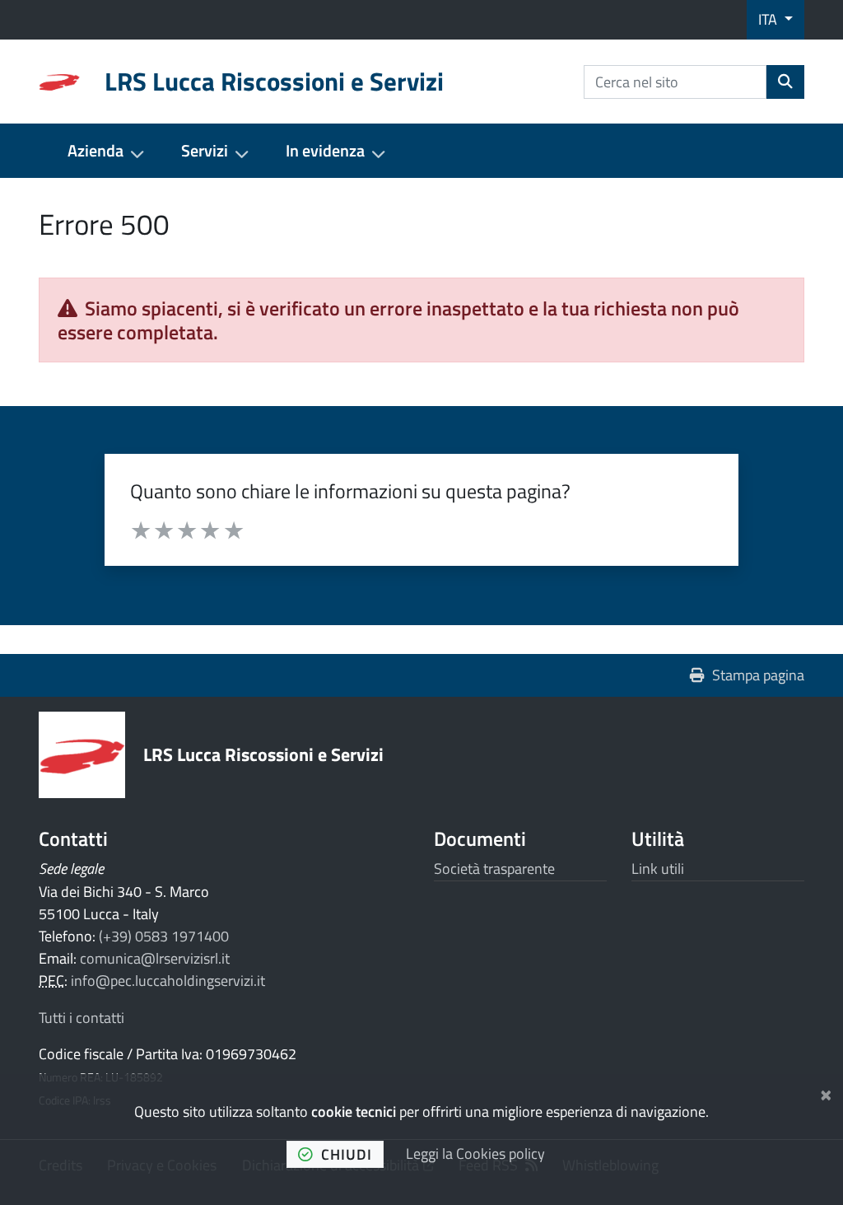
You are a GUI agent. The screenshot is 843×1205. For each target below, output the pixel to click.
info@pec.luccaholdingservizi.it (168, 980)
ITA (769, 19)
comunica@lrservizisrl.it (155, 958)
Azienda (95, 150)
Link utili (657, 868)
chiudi (346, 1154)
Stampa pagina (758, 675)
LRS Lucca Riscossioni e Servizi (263, 754)
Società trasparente (494, 868)
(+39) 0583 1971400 (164, 936)
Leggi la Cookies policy (475, 1153)
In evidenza (325, 150)
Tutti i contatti (81, 1018)
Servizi (204, 150)
